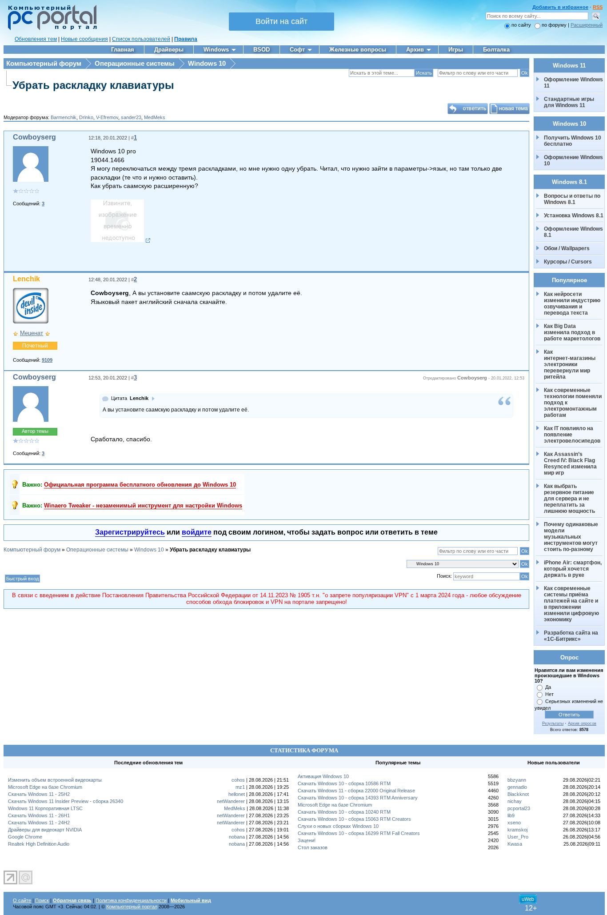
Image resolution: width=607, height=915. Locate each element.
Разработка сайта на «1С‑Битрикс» (571, 636)
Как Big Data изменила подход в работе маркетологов (572, 332)
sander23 (131, 117)
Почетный (35, 346)
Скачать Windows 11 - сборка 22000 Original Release (356, 790)
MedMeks (154, 117)
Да (548, 687)
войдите (197, 532)
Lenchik (26, 279)
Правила (185, 39)
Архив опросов (582, 723)
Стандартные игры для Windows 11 (569, 102)
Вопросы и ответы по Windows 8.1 (572, 199)
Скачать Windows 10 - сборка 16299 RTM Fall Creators (359, 833)
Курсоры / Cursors (568, 262)
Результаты (552, 723)
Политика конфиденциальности (131, 900)
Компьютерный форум (43, 63)
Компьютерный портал (131, 906)
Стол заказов (312, 847)
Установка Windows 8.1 (573, 215)
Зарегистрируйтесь (130, 532)
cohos (238, 780)
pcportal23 (518, 808)
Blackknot (518, 794)
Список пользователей (141, 39)
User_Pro (517, 836)
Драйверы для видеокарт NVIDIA (45, 829)
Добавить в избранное (560, 7)
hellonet (236, 794)
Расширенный (587, 25)
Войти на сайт (281, 21)
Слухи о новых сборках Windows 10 (338, 826)
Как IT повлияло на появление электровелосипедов (572, 434)
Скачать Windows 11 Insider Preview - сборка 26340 (65, 801)
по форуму (555, 25)
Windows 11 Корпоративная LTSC (45, 808)
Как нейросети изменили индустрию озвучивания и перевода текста (573, 303)
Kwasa (514, 844)
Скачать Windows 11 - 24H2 (39, 822)
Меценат (31, 333)
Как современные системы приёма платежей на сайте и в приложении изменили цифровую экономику (572, 604)
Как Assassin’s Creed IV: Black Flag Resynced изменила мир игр (571, 463)
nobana (237, 836)
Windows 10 (207, 63)
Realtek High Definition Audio (38, 844)
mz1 (240, 787)
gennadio (517, 787)
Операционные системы (135, 63)
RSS (598, 7)
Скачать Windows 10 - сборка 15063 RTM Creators (354, 819)
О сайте (22, 900)
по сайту (521, 25)
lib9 (511, 815)
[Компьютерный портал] (50, 29)
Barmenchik (63, 117)
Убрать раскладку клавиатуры (93, 85)
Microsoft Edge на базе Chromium (45, 787)
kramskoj (517, 829)
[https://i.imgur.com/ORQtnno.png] (121, 240)
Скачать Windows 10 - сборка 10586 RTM (344, 783)
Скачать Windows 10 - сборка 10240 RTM (344, 812)
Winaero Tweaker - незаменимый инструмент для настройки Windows (143, 505)
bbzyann (516, 780)
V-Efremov (107, 117)
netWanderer (231, 801)
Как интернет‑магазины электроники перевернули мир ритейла (570, 364)
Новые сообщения (84, 39)
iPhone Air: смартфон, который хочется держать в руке (573, 568)
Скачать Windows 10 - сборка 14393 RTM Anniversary (358, 797)
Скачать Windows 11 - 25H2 (39, 794)
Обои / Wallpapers (567, 248)
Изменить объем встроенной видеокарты (55, 780)
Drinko (86, 117)
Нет (549, 694)
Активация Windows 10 (323, 776)
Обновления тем (36, 39)
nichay (514, 801)
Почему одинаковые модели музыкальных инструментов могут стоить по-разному (571, 536)
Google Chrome (25, 836)
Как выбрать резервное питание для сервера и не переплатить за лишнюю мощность (569, 498)
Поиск (42, 900)
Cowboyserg (34, 137)
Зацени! (306, 840)
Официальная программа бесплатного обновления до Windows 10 (140, 484)
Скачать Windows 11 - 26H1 (39, 815)
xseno (514, 822)
